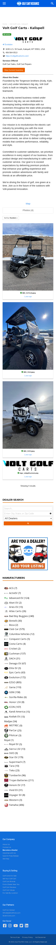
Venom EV (14, 785)
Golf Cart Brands (9, 881)
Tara (11, 765)
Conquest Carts (17, 638)
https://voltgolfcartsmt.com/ (17, 56)
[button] (52, 3)
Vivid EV (13, 790)
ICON (12, 706)
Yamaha (13, 804)
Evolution (8, 44)
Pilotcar (13, 735)
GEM (11, 692)
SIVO (11, 753)
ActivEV (13, 593)
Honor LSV (15, 702)
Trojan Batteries (18, 780)
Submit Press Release (10, 856)
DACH (12, 658)
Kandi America (17, 711)
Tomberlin (15, 775)
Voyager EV (15, 795)
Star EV (13, 757)
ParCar (13, 730)
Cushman (14, 653)
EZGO (12, 682)
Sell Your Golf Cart (9, 879)
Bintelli (13, 620)
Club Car (14, 629)
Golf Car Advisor (9, 910)
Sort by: (10, 218)
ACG (11, 588)
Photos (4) (28, 210)
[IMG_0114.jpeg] (28, 336)
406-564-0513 (11, 52)
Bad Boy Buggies (18, 616)
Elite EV (13, 668)
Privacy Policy (27, 937)
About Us (6, 844)
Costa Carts (15, 643)
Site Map (6, 859)
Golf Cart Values (9, 890)
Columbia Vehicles (19, 634)
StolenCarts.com (9, 916)
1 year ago (28, 296)
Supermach (15, 761)
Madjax (8, 721)
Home (5, 24)
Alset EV (13, 602)
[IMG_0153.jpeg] (28, 415)
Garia (12, 687)
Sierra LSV (14, 748)
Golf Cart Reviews (9, 887)
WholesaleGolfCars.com (11, 913)
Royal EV (13, 744)
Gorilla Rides (16, 697)
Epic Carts (14, 672)
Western (14, 799)
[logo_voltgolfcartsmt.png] (28, 465)
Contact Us (7, 847)
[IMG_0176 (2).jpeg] (28, 257)
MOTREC (14, 725)
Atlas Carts (15, 611)
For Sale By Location (10, 893)
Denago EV (15, 663)
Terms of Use (15, 937)
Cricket (13, 648)
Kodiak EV (14, 716)
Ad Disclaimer (40, 937)
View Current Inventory (13, 70)
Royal (7, 740)
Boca (12, 624)
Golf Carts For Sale (9, 876)
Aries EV (13, 606)
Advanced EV (16, 598)
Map (28, 203)
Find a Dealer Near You (11, 884)
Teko (12, 770)
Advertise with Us (9, 853)
